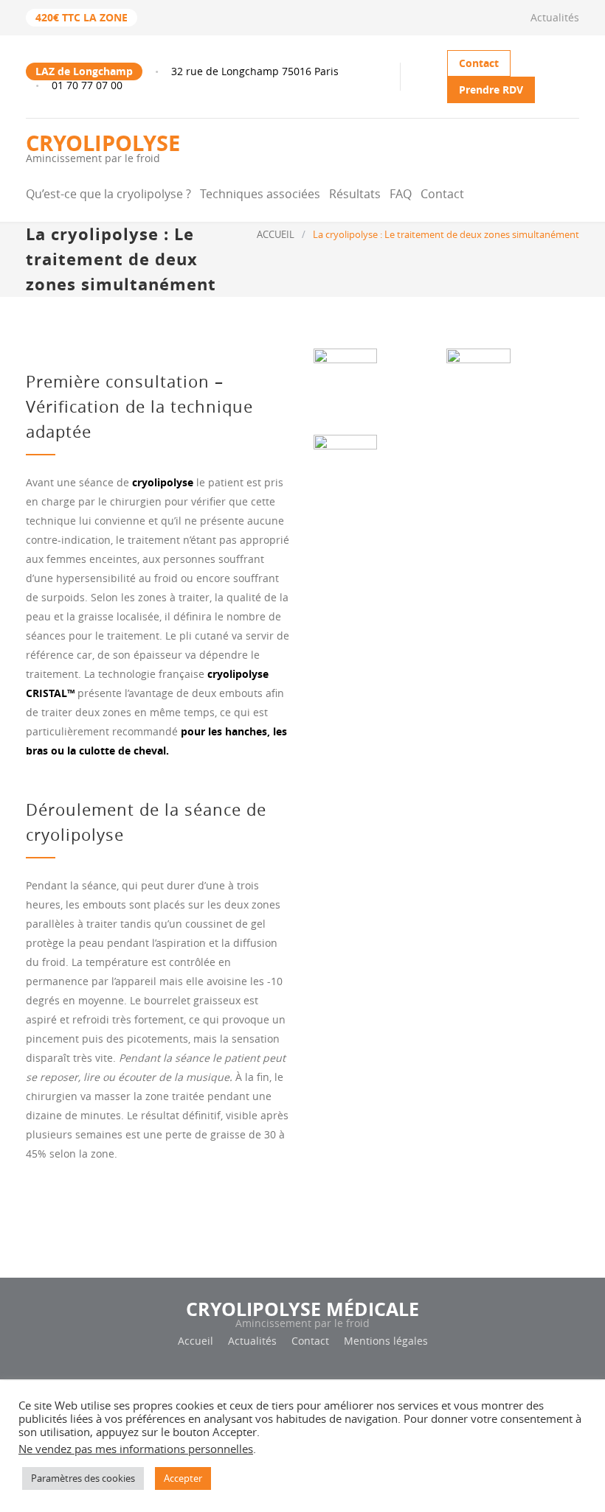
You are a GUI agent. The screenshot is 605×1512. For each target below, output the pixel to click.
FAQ (401, 194)
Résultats (355, 194)
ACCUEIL (275, 234)
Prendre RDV (491, 90)
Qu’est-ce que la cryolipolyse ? (108, 194)
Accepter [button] (183, 1478)
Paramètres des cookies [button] (83, 1478)
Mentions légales (386, 1341)
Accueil (195, 1341)
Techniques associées (260, 194)
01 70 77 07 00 (87, 85)
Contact (479, 63)
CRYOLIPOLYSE (103, 146)
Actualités (554, 18)
